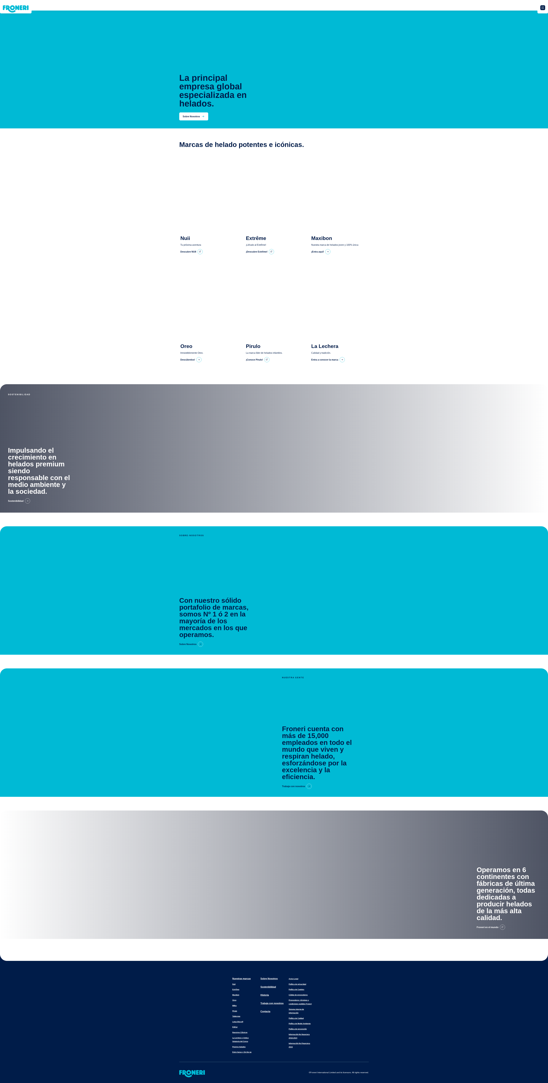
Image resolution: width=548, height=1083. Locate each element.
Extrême (235, 990)
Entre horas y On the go (241, 1052)
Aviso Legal (293, 979)
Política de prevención (298, 1029)
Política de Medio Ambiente (300, 1024)
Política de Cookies (296, 990)
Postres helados (239, 1047)
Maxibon (235, 995)
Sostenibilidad (268, 987)
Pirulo (234, 1011)
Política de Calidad (296, 1018)
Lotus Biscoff (237, 1022)
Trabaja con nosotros (272, 1003)
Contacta (265, 1011)
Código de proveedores (298, 995)
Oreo (234, 1000)
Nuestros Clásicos (239, 1032)
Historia (264, 995)
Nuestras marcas (241, 978)
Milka (234, 1006)
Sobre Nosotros (269, 978)
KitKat (234, 1027)
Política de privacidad (297, 984)
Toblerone (236, 1016)
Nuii (233, 984)
